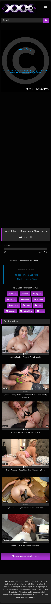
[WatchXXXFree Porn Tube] (21, 9)
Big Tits (12, 299)
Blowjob (40, 299)
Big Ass (38, 294)
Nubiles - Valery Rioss (27, 279)
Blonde (26, 299)
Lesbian (12, 311)
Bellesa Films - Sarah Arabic (26, 275)
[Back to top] (43, 596)
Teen (42, 311)
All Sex (13, 294)
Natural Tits (27, 311)
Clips (28, 305)
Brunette (14, 305)
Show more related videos (25, 556)
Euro (39, 305)
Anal (26, 294)
